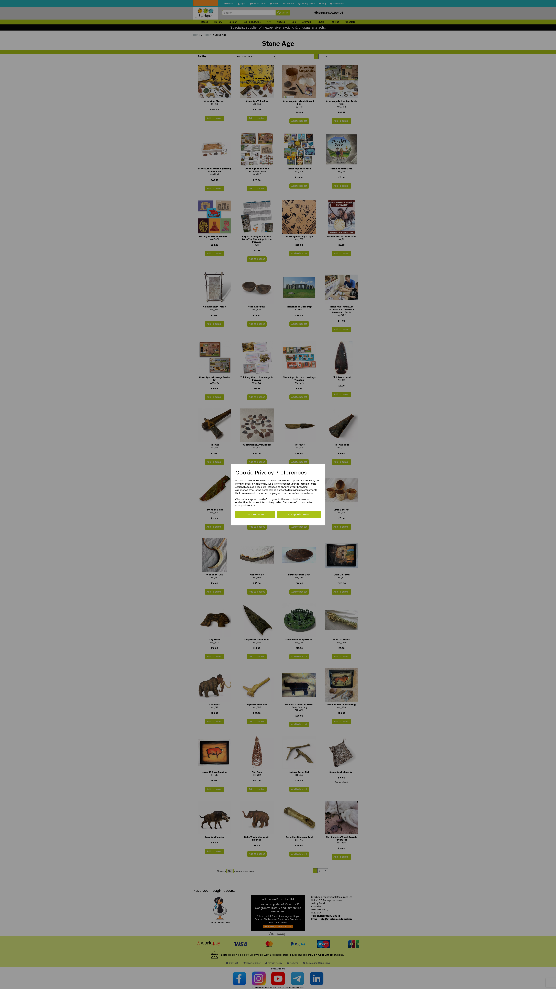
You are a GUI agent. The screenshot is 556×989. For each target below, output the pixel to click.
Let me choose (255, 514)
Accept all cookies (298, 514)
